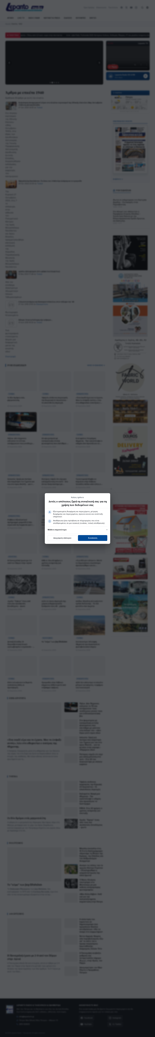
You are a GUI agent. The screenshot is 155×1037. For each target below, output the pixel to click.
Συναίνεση (92, 538)
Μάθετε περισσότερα (57, 530)
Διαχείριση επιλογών (62, 538)
